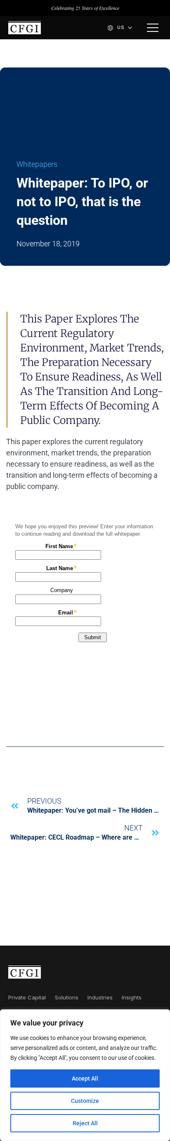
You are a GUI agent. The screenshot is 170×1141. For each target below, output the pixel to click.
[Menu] (153, 28)
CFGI (24, 27)
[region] (85, 1075)
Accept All (85, 1078)
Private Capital (27, 997)
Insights (132, 997)
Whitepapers (37, 164)
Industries (100, 997)
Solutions (66, 997)
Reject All (85, 1123)
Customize (85, 1101)
